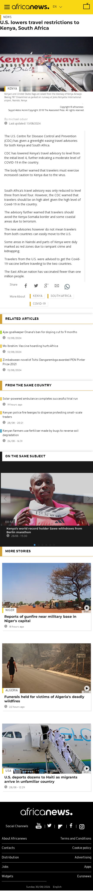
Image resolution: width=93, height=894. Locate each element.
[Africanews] (30, 7)
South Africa (61, 296)
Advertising (83, 857)
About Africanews (14, 838)
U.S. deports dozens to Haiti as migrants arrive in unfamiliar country (40, 779)
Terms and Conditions (75, 838)
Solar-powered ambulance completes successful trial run (40, 398)
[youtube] (39, 826)
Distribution (10, 857)
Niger (9, 610)
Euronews (84, 876)
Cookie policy (81, 848)
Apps (87, 867)
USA (8, 771)
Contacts (8, 848)
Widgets (7, 876)
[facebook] (71, 826)
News (7, 17)
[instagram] (81, 826)
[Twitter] (50, 826)
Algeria (11, 690)
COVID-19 (39, 304)
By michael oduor (16, 119)
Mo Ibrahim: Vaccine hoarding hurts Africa (30, 346)
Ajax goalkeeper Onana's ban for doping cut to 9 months (40, 332)
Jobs (5, 867)
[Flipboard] (61, 826)
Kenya (12, 88)
